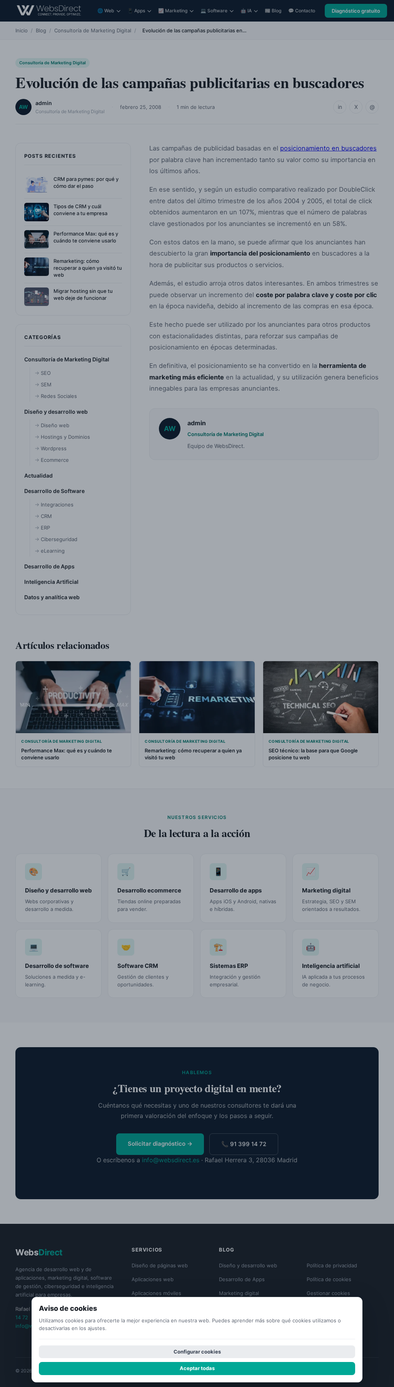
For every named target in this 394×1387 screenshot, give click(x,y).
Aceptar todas (197, 1368)
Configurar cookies (197, 1352)
